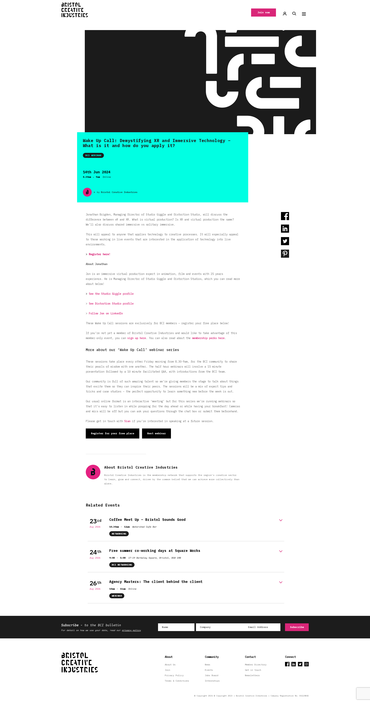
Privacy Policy (174, 675)
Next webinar (156, 433)
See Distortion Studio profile (111, 303)
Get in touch (253, 669)
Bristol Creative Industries (119, 192)
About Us (170, 664)
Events (209, 669)
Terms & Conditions (177, 680)
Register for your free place (112, 433)
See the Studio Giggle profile (111, 293)
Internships (212, 680)
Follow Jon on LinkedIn (106, 313)
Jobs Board (211, 675)
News (207, 664)
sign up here (136, 338)
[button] (304, 13)
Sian (127, 421)
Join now (263, 12)
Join (167, 669)
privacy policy (131, 630)
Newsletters (252, 675)
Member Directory (256, 664)
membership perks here (208, 338)
